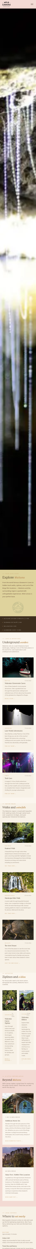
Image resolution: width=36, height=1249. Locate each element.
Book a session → (8, 1059)
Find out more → (10, 746)
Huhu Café (6, 1238)
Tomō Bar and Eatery (9, 1246)
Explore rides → (26, 1059)
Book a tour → (10, 698)
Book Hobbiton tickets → (14, 1141)
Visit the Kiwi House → (12, 963)
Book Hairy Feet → (11, 1197)
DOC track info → (10, 866)
